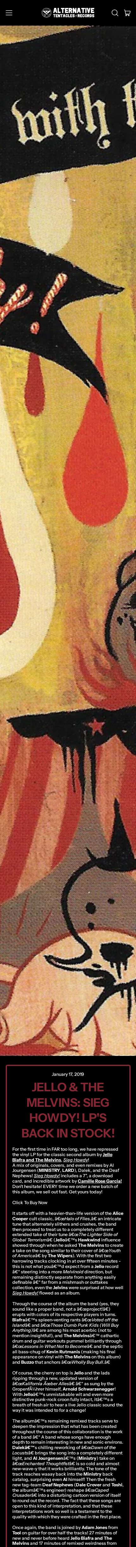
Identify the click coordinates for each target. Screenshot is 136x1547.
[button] (115, 13)
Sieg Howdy (75, 1160)
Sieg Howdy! (47, 1176)
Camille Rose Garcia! (100, 1181)
